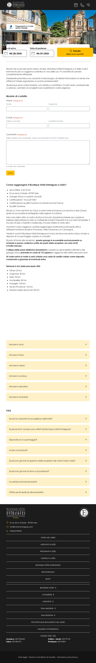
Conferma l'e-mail (56, 121)
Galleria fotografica (48, 629)
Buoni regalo (48, 572)
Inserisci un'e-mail (13, 121)
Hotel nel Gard (48, 537)
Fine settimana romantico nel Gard (48, 622)
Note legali (22, 657)
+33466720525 (16, 531)
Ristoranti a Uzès (48, 551)
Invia (10, 173)
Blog (48, 579)
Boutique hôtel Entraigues (48, 565)
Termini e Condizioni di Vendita (42, 657)
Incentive (47, 601)
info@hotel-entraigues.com (21, 527)
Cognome (53, 104)
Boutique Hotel (47, 588)
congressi (47, 594)
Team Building (47, 608)
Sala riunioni (47, 615)
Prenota (75, 52)
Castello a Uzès (48, 558)
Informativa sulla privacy (67, 657)
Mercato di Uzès (48, 544)
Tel (82, 5)
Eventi (76, 5)
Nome (8, 104)
